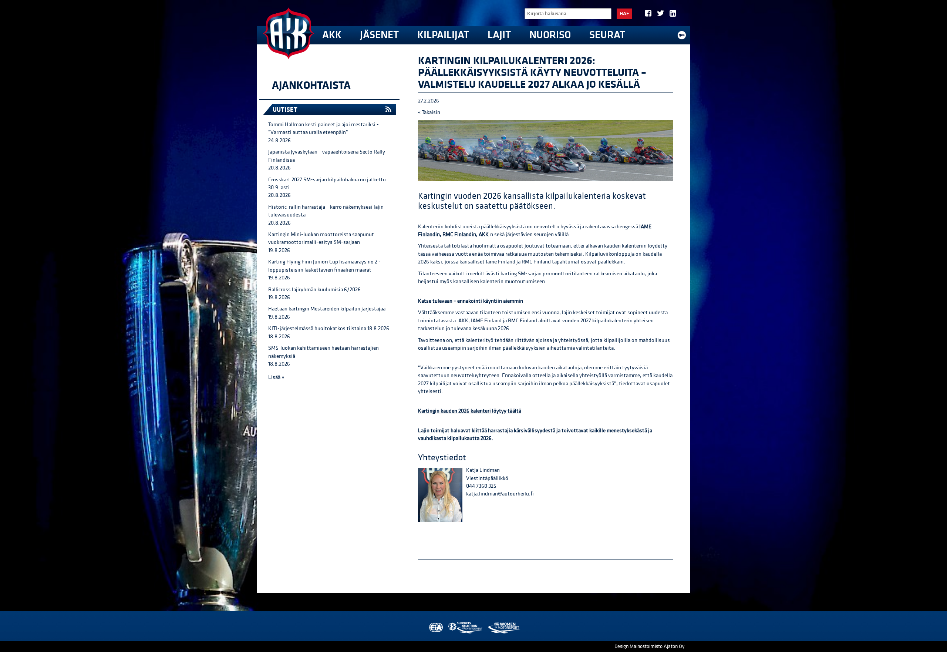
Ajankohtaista (311, 85)
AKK (331, 34)
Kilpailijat (443, 34)
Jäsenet (379, 34)
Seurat (607, 34)
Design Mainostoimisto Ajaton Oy (649, 646)
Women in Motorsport (503, 627)
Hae (624, 13)
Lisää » (276, 377)
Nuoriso (550, 34)
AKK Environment (465, 627)
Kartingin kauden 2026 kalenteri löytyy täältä (469, 410)
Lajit (499, 34)
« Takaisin (429, 112)
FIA (435, 627)
